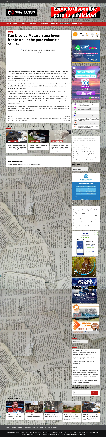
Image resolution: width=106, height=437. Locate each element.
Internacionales (17, 408)
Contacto (23, 1)
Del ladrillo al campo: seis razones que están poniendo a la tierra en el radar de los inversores (85, 221)
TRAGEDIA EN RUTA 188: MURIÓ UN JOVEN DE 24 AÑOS (38, 146)
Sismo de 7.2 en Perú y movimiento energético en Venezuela (33, 416)
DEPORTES (77, 133)
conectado (22, 164)
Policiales (10, 32)
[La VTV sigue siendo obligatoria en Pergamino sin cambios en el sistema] (53, 407)
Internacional (33, 23)
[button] (99, 23)
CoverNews (74, 434)
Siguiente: (54, 118)
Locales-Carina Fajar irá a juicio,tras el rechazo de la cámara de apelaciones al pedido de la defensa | (85, 372)
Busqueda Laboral (77, 23)
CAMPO (76, 203)
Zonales (37, 141)
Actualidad (44, 23)
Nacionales (54, 141)
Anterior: (22, 118)
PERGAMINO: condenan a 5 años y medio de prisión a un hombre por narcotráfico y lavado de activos (17, 148)
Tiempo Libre (60, 23)
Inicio (18, 1)
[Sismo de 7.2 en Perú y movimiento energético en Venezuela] (34, 407)
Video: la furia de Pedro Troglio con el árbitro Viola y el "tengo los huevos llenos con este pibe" (85, 140)
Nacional (24, 23)
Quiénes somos (31, 1)
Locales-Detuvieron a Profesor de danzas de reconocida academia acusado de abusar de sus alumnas (85, 376)
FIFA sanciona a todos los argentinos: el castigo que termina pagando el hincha (15, 416)
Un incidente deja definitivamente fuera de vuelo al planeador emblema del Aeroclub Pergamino (84, 352)
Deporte (10, 408)
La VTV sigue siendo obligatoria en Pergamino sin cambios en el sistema (52, 416)
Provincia (15, 23)
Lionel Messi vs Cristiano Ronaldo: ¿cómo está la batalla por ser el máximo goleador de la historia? (85, 153)
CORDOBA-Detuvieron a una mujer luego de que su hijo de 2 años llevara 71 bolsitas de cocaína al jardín (60, 148)
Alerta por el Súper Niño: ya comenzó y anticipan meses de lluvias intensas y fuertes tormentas (71, 417)
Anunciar (39, 1)
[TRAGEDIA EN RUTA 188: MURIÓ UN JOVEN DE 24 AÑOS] (38, 136)
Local (7, 23)
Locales (9, 141)
